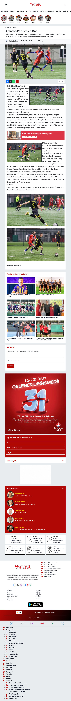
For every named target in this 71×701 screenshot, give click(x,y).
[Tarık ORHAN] (10, 511)
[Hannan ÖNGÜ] (10, 503)
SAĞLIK (65, 11)
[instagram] (31, 623)
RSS (20, 612)
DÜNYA (9, 598)
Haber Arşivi (47, 576)
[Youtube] (27, 585)
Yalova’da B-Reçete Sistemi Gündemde (58, 540)
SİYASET (12, 11)
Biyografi (9, 672)
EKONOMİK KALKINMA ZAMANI (25, 521)
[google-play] (35, 604)
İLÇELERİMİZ (13, 654)
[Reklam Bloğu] (35, 403)
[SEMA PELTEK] (10, 528)
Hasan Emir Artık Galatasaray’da (46, 317)
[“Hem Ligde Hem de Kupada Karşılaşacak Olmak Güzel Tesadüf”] (50, 329)
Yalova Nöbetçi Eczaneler (51, 563)
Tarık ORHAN (19, 510)
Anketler (9, 674)
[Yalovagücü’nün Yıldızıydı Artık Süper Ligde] (21, 285)
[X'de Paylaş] (10, 81)
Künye (8, 676)
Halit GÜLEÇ (19, 518)
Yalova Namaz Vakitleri (50, 566)
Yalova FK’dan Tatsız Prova (45, 294)
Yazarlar (9, 663)
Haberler (8, 28)
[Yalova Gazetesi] (35, 5)
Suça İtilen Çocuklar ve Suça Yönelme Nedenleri (30, 529)
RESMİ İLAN (13, 656)
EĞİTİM (35, 11)
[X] (18, 585)
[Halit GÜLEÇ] (10, 520)
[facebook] (11, 623)
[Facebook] (14, 585)
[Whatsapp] (30, 585)
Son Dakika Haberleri (50, 574)
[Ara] (65, 5)
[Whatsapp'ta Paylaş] (13, 81)
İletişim (8, 678)
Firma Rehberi (11, 665)
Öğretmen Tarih (20, 512)
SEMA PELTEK (19, 527)
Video (8, 661)
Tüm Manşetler (48, 572)
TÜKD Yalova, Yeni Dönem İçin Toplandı (58, 550)
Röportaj (9, 669)
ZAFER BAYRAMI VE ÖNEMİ (23, 496)
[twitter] (21, 623)
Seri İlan (9, 667)
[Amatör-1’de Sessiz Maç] (35, 61)
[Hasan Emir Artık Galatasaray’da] (50, 308)
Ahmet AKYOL (19, 493)
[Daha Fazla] (17, 81)
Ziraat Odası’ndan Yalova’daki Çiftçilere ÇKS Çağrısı (38, 550)
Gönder (10, 366)
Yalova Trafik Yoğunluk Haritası (52, 568)
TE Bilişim (39, 618)
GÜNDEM (4, 11)
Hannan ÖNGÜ (20, 502)
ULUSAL (12, 652)
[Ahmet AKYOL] (10, 494)
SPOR (14, 28)
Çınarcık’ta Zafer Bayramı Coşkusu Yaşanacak (17, 550)
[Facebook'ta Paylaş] (7, 81)
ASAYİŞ (58, 11)
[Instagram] (21, 585)
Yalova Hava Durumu (49, 564)
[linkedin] (62, 623)
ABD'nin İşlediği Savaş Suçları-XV (25, 504)
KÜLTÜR (28, 11)
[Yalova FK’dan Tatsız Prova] (50, 285)
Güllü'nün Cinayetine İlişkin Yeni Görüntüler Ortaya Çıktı (16, 540)
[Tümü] (63, 461)
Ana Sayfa (9, 627)
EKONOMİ (20, 11)
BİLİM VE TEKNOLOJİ (47, 11)
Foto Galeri (10, 658)
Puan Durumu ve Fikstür (50, 570)
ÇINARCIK (14, 546)
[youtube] (42, 623)
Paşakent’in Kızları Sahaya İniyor (17, 317)
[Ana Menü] (6, 4)
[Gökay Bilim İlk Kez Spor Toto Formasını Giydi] (21, 329)
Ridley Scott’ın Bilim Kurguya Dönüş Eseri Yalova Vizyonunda (38, 540)
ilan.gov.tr (10, 600)
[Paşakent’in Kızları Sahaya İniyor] (21, 308)
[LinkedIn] (24, 585)
